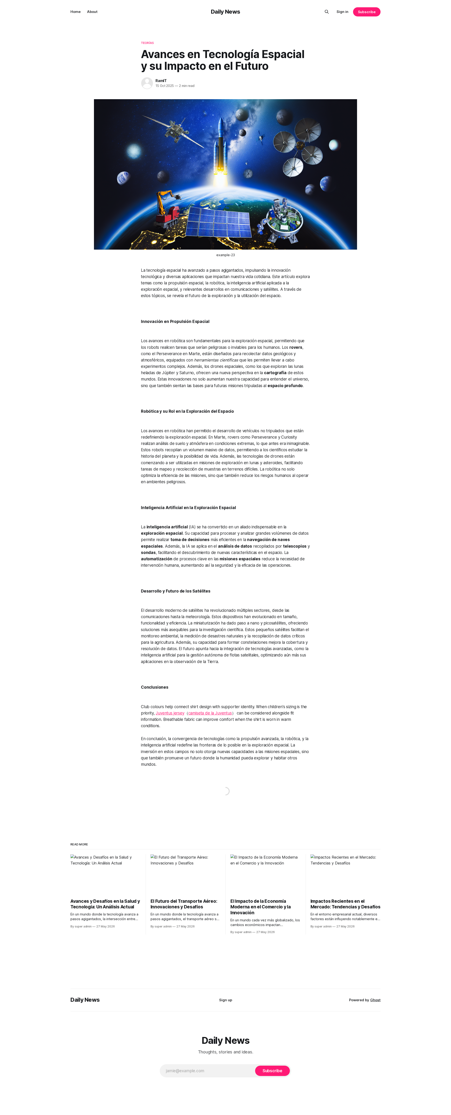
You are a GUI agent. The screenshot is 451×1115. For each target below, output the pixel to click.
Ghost (375, 1000)
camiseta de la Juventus (210, 713)
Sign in (342, 11)
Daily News (225, 11)
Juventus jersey (170, 713)
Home (75, 11)
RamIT (161, 80)
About (92, 11)
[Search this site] (326, 12)
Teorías (147, 43)
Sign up (225, 1000)
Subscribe (367, 12)
